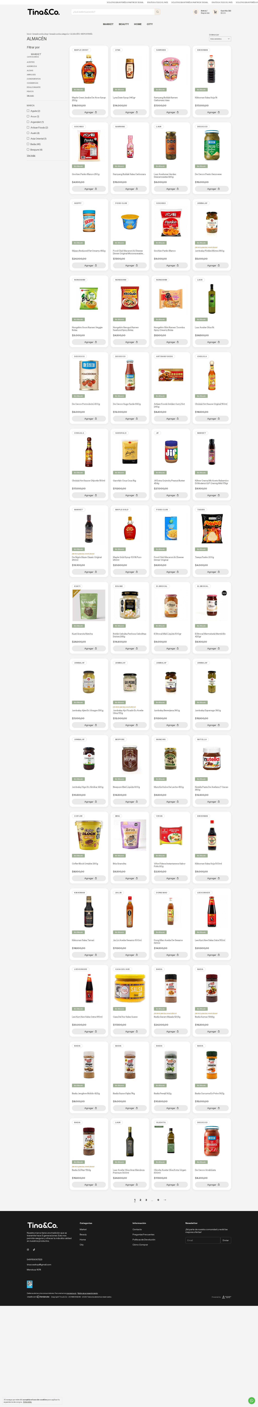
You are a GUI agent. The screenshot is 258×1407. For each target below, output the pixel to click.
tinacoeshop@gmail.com (39, 1264)
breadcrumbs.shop (40, 34)
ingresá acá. (71, 1293)
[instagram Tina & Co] (28, 1249)
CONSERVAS (32, 83)
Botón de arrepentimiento (88, 1293)
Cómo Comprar (140, 1244)
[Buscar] (158, 12)
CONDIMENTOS (33, 79)
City (150, 24)
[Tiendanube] (38, 1297)
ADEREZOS (32, 66)
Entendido (27, 1402)
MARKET (35, 54)
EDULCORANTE (34, 87)
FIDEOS (30, 91)
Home (138, 24)
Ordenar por (214, 35)
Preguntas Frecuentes (143, 1234)
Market (108, 24)
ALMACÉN (75, 34)
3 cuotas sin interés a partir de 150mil (91, 2)
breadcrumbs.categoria (59, 34)
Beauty (124, 24)
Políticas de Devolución (144, 1239)
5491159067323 (34, 1259)
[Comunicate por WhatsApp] (251, 1400)
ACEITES (30, 62)
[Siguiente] (164, 1199)
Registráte (205, 13)
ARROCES (31, 74)
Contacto (137, 1229)
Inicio (29, 34)
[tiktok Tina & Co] (34, 1249)
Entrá (203, 11)
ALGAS (30, 70)
